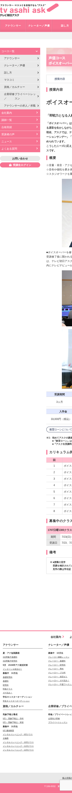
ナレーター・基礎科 (57, 661)
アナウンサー (12, 58)
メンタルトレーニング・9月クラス (18, 734)
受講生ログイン (22, 164)
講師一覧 (6, 119)
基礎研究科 (7, 677)
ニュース (6, 141)
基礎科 (6, 681)
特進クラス (7, 689)
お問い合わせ (20, 158)
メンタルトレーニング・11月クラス (18, 746)
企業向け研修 (54, 718)
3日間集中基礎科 (10, 657)
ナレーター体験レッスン (58, 657)
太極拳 (6, 738)
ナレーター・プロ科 (57, 673)
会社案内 (6, 112)
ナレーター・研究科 (57, 665)
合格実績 (6, 127)
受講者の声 (8, 134)
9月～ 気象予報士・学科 (13, 718)
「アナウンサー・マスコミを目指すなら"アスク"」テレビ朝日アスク (29, 10)
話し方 (8, 72)
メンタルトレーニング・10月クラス (18, 742)
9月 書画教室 (8, 730)
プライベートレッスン (57, 722)
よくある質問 (9, 148)
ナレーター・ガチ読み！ (58, 680)
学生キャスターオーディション (16, 701)
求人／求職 (19, 105)
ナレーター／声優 (14, 65)
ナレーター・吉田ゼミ (57, 677)
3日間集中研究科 (10, 661)
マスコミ (9, 79)
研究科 (6, 685)
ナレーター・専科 (56, 669)
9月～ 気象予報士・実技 (13, 722)
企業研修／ (20, 96)
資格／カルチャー (14, 86)
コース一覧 (8, 51)
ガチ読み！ (7, 693)
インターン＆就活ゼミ (12, 669)
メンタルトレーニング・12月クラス (18, 750)
